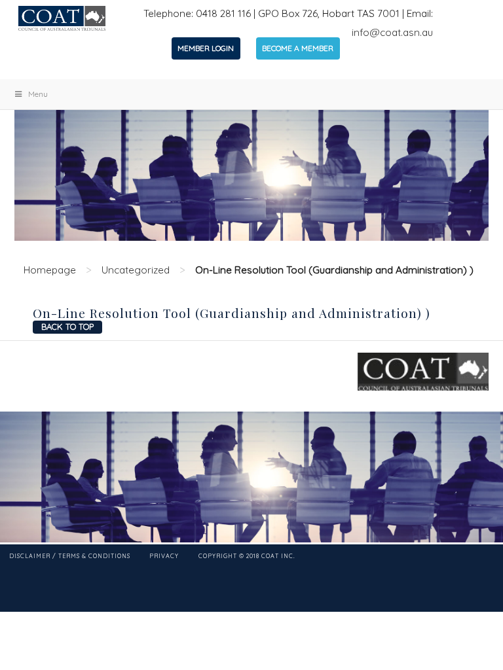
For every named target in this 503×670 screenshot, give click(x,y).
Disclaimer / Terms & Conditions (69, 555)
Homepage (50, 270)
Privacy (164, 555)
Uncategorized (136, 270)
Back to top (67, 326)
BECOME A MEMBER (297, 48)
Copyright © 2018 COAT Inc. (246, 555)
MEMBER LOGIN (205, 48)
